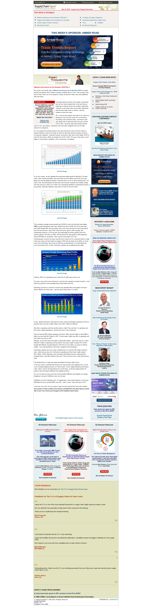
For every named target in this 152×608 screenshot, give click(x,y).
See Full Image (62, 218)
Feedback (100, 22)
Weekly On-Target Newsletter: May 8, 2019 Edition (104, 225)
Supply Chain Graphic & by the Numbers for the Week (53, 20)
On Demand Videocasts (89, 25)
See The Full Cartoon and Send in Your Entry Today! (104, 149)
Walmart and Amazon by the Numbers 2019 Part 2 (52, 17)
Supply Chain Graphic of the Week (104, 82)
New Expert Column (43, 25)
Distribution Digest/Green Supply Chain (94, 20)
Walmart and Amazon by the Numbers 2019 (67, 90)
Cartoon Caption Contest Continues (47, 22)
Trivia (84, 22)
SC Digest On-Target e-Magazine (92, 17)
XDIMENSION (113, 599)
